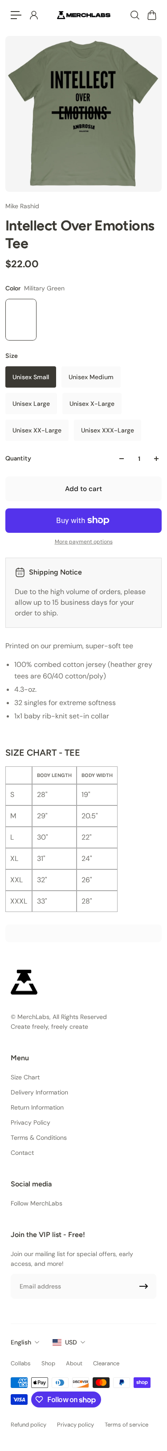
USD (71, 1342)
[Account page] (33, 15)
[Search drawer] (134, 15)
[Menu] (16, 15)
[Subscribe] (143, 1286)
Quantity (18, 458)
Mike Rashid (22, 206)
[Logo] (83, 15)
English (21, 1342)
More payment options (84, 541)
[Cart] (151, 15)
